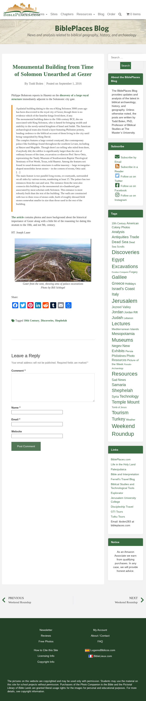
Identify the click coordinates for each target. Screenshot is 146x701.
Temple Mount (125, 402)
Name (15, 407)
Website (16, 431)
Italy (115, 294)
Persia (129, 351)
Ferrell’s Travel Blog (123, 479)
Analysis (118, 232)
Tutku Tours (118, 516)
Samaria (119, 385)
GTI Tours (117, 511)
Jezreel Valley (121, 307)
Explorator (117, 492)
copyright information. (33, 691)
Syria (115, 396)
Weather (130, 419)
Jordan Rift (131, 312)
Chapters (67, 14)
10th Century (31, 320)
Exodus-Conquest (120, 272)
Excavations (125, 266)
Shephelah (61, 320)
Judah (117, 317)
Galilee (119, 277)
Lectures (121, 323)
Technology (129, 396)
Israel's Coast (123, 289)
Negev (117, 346)
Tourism (120, 412)
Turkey (118, 419)
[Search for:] (125, 57)
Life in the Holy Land (123, 464)
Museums (122, 340)
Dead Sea (120, 242)
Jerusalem (124, 301)
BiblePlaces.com (121, 459)
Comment (18, 370)
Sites (54, 14)
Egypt (118, 259)
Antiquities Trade (125, 237)
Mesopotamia (123, 334)
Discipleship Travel (122, 506)
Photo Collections (32, 14)
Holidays (130, 283)
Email (15, 419)
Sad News (119, 379)
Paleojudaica (118, 469)
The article (17, 217)
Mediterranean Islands (125, 329)
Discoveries (47, 320)
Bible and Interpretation (125, 474)
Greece (118, 283)
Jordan (117, 312)
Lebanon (128, 318)
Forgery (133, 272)
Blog (101, 14)
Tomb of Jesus (119, 407)
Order (111, 14)
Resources (85, 14)
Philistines (119, 355)
